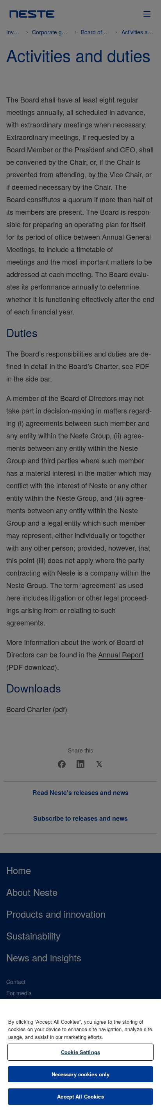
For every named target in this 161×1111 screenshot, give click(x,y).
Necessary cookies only (81, 1074)
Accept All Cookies (80, 1096)
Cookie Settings (80, 1052)
